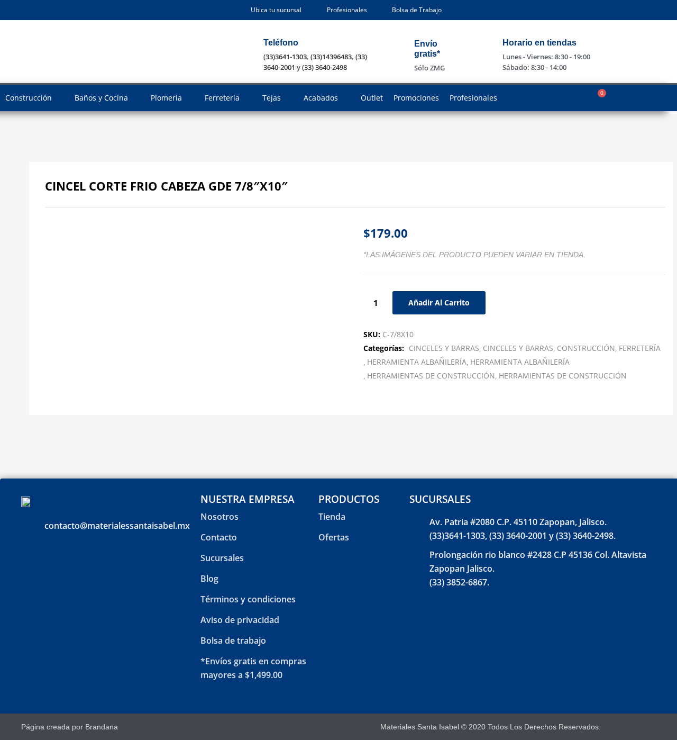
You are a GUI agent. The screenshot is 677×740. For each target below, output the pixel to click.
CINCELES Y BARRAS (444, 348)
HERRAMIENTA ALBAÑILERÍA (416, 362)
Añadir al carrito (439, 302)
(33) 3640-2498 (324, 67)
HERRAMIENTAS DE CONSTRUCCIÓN (431, 376)
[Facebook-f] (623, 727)
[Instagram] (641, 727)
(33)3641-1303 (285, 56)
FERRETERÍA (640, 348)
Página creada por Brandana (69, 727)
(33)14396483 (331, 56)
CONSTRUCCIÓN (586, 348)
